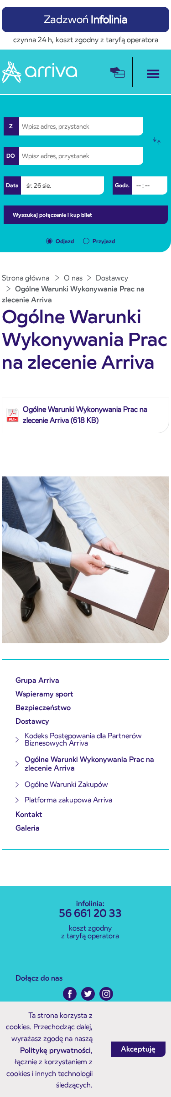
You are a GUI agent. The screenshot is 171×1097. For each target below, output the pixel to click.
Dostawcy (32, 721)
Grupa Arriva (37, 680)
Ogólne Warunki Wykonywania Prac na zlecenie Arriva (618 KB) (85, 415)
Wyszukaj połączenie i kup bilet (52, 214)
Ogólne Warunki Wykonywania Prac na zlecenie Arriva (89, 764)
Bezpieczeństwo (43, 707)
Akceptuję (138, 1049)
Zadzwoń (86, 19)
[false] (159, 141)
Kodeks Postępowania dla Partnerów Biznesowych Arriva (83, 739)
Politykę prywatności (55, 1050)
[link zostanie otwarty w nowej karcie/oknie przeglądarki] (72, 994)
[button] (151, 71)
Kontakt (29, 814)
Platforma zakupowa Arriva (68, 800)
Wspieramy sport (44, 694)
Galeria (28, 828)
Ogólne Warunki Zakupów (66, 784)
